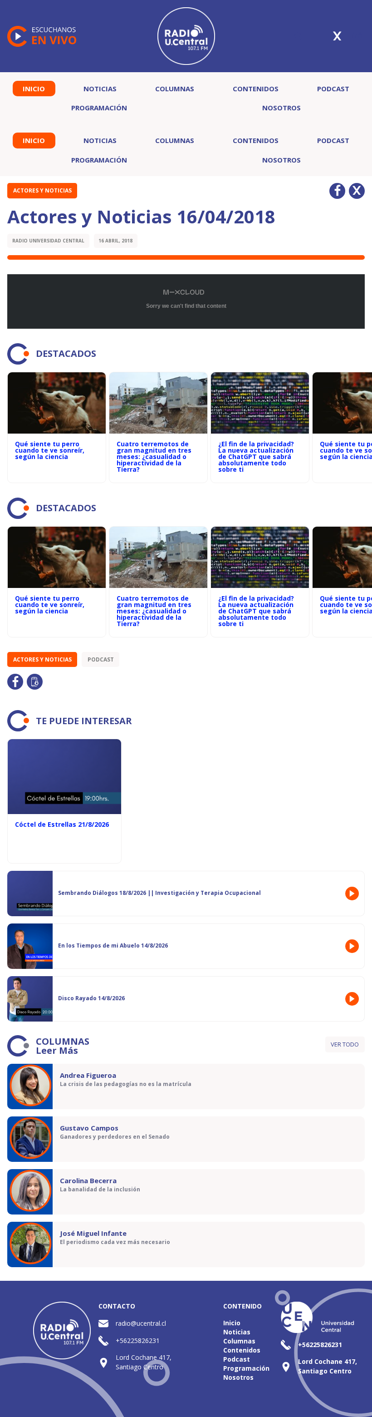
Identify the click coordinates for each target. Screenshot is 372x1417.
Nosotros (281, 107)
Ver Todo (345, 1044)
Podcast (333, 88)
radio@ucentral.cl (141, 1323)
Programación (99, 107)
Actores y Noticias (42, 190)
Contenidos (256, 88)
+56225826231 (138, 1340)
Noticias (100, 88)
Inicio (34, 88)
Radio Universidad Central (48, 240)
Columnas (174, 88)
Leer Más (57, 1050)
